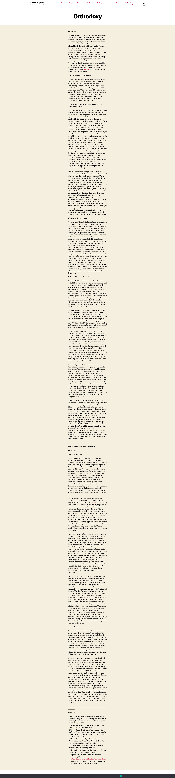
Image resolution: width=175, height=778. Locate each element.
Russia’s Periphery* (70, 2)
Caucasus (119, 2)
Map (62, 2)
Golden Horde (96, 503)
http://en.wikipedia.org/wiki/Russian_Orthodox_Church (87, 759)
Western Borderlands (131, 2)
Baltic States (80, 2)
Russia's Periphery (37, 3)
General (134, 5)
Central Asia (110, 2)
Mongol (86, 69)
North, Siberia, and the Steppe (95, 2)
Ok (121, 775)
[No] (173, 776)
